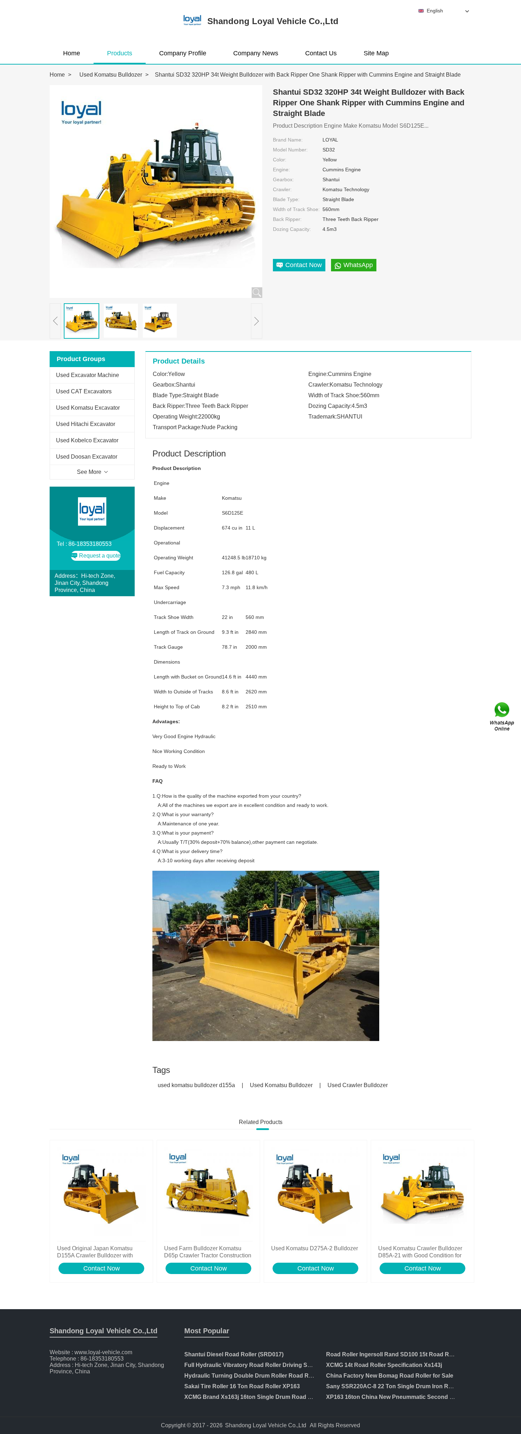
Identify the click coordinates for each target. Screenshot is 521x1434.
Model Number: (290, 150)
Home (71, 53)
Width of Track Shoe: (296, 209)
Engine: (281, 169)
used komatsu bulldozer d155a (196, 1085)
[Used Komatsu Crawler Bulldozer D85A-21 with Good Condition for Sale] (422, 1192)
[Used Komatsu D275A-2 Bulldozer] (315, 1192)
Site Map (376, 53)
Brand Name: (288, 140)
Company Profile (182, 53)
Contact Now (101, 1268)
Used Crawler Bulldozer (357, 1085)
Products (119, 53)
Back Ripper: (287, 219)
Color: (279, 159)
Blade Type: (286, 199)
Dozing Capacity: (292, 229)
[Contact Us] (502, 717)
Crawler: (282, 189)
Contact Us (321, 53)
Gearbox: (283, 179)
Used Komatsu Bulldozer (110, 75)
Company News (255, 53)
